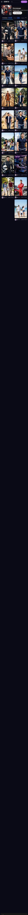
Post (15, 18)
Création (4, 18)
